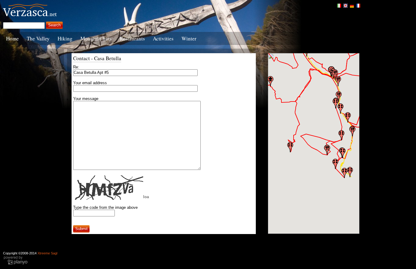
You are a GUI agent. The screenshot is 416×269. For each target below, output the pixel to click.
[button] (344, 173)
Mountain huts (96, 38)
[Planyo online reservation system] (15, 264)
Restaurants (132, 38)
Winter (189, 38)
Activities (163, 38)
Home (12, 38)
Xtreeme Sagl (47, 253)
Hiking (65, 38)
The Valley (38, 38)
